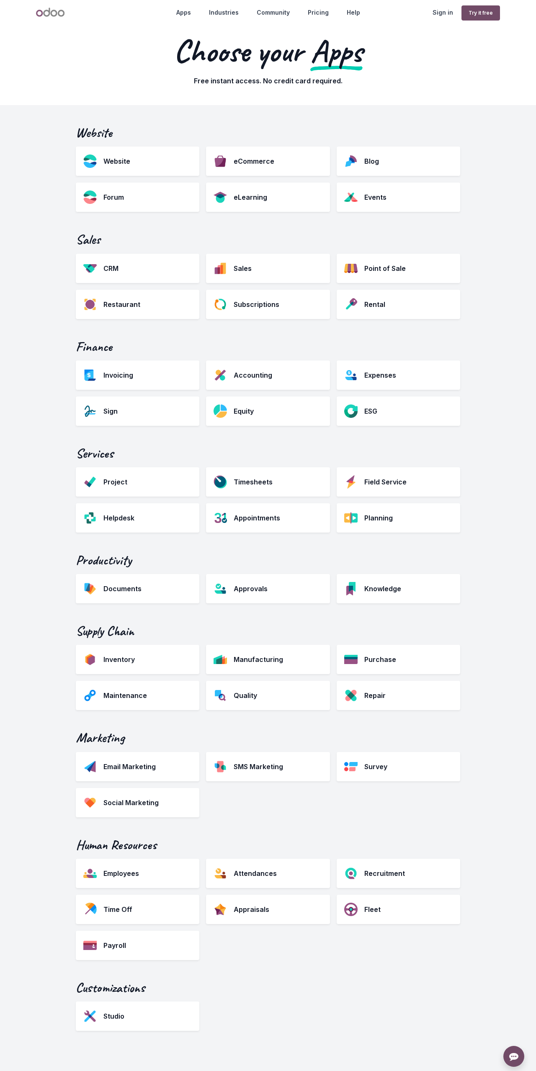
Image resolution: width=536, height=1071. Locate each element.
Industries (224, 12)
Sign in (443, 12)
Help (353, 12)
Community (273, 12)
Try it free (481, 13)
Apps (183, 12)
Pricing (318, 12)
